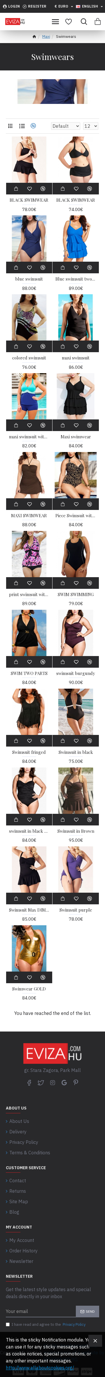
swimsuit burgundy (75, 673)
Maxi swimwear (76, 436)
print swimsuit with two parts (29, 594)
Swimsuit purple (76, 910)
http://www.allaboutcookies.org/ (40, 1368)
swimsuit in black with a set (29, 831)
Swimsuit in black (76, 752)
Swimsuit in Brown (75, 831)
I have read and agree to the (48, 1324)
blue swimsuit (29, 279)
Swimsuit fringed (29, 752)
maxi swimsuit (76, 358)
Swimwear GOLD (29, 989)
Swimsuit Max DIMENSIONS (29, 910)
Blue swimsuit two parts (75, 279)
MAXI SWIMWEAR (29, 515)
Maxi (46, 36)
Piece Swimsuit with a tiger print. (75, 515)
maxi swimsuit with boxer (29, 436)
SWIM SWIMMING (76, 594)
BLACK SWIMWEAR (29, 200)
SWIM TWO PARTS (29, 673)
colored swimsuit (29, 358)
